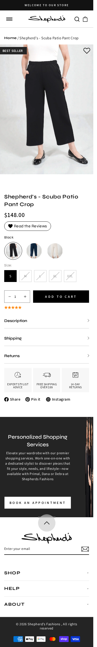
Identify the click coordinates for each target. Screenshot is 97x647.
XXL (71, 278)
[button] (9, 19)
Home (10, 38)
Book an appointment (37, 502)
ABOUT (14, 604)
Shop (12, 573)
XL (57, 278)
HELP (12, 588)
